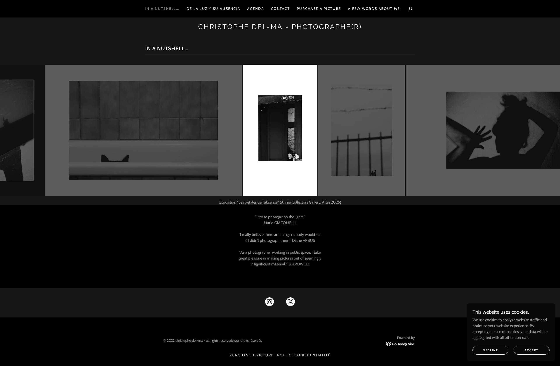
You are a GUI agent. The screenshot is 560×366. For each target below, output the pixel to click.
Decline (490, 350)
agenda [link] (255, 9)
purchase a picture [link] (319, 9)
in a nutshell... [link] (162, 9)
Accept (531, 350)
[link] (280, 27)
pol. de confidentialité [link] (304, 355)
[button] (410, 8)
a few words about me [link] (374, 9)
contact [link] (280, 9)
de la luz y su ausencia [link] (213, 9)
